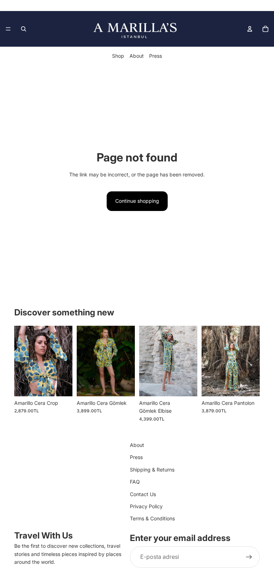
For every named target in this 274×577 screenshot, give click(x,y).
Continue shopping (137, 201)
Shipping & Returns (152, 470)
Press (155, 56)
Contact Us (143, 494)
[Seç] (61, 385)
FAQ (135, 482)
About (137, 56)
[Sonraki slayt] (64, 361)
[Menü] (8, 29)
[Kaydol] (249, 557)
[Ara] (23, 29)
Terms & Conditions (152, 518)
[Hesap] (250, 29)
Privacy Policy (146, 506)
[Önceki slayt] (22, 361)
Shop (118, 56)
